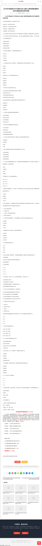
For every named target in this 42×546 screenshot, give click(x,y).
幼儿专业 (23, 13)
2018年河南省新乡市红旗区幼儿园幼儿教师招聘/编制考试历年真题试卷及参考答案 (30, 478)
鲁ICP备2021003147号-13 (26, 540)
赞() (17, 461)
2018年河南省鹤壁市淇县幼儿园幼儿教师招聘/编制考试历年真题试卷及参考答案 (11, 478)
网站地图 (20, 540)
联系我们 (25, 533)
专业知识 (19, 13)
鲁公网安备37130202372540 (5, 545)
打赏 (24, 461)
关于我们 (17, 533)
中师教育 (21, 1)
